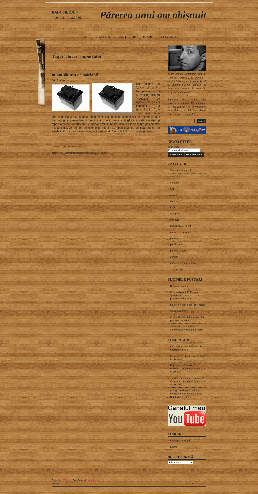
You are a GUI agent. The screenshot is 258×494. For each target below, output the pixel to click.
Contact (169, 37)
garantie (79, 153)
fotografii (175, 213)
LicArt (173, 446)
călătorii (174, 182)
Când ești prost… (180, 310)
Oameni (174, 238)
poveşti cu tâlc (178, 250)
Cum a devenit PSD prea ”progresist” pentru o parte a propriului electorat (186, 295)
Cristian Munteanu (180, 440)
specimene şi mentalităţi (74, 146)
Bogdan (174, 365)
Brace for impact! (179, 285)
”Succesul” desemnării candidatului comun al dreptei (187, 368)
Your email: (174, 146)
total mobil (98, 153)
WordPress (93, 480)
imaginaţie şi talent (180, 225)
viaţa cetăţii (176, 269)
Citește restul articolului (143, 139)
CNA (172, 188)
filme (173, 207)
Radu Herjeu (200, 483)
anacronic (175, 176)
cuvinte (174, 195)
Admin (55, 483)
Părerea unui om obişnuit (153, 15)
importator (88, 153)
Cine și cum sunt (96, 37)
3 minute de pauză (180, 170)
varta (105, 153)
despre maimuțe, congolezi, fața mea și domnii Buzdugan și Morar (186, 393)
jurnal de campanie (180, 232)
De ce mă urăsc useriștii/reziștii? (188, 304)
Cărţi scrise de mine (136, 37)
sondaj (174, 256)
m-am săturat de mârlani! (75, 75)
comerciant (63, 153)
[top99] (198, 478)
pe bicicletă (176, 244)
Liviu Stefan (176, 346)
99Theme (66, 480)
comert (72, 153)
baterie (55, 153)
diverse (174, 201)
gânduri (174, 219)
